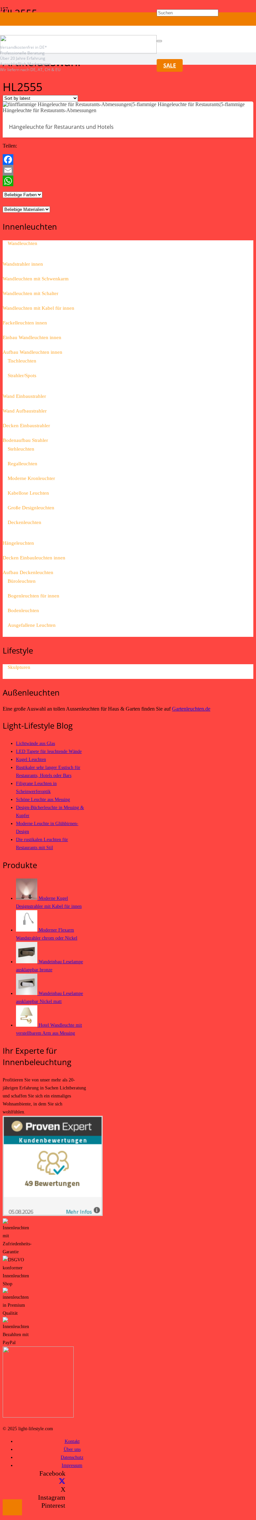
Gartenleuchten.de (191, 709)
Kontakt (72, 1441)
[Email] (128, 170)
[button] (12, 1507)
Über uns (72, 1449)
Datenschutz (72, 1457)
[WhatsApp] (128, 181)
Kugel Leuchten (31, 759)
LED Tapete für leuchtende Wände (49, 751)
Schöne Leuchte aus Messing (43, 799)
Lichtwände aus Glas (35, 743)
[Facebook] (128, 159)
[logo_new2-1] (78, 52)
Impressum (72, 1465)
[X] (62, 1481)
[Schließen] (159, 41)
